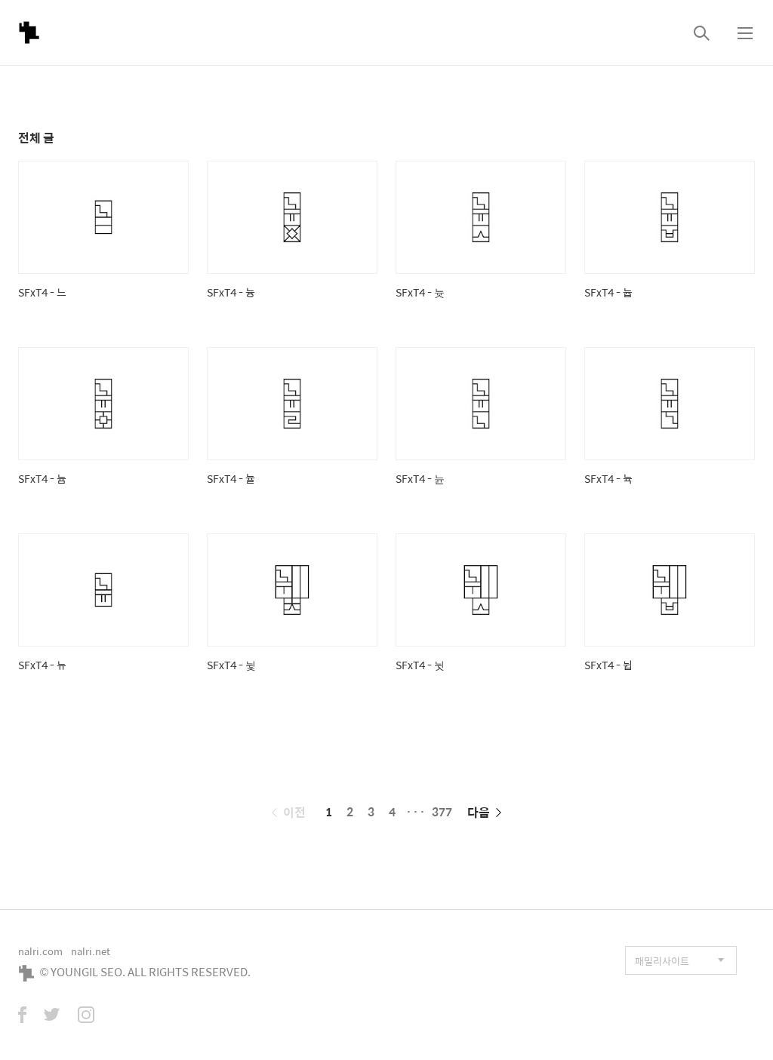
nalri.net (90, 951)
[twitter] (52, 1016)
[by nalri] (29, 32)
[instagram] (86, 1016)
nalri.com (40, 951)
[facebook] (22, 1016)
